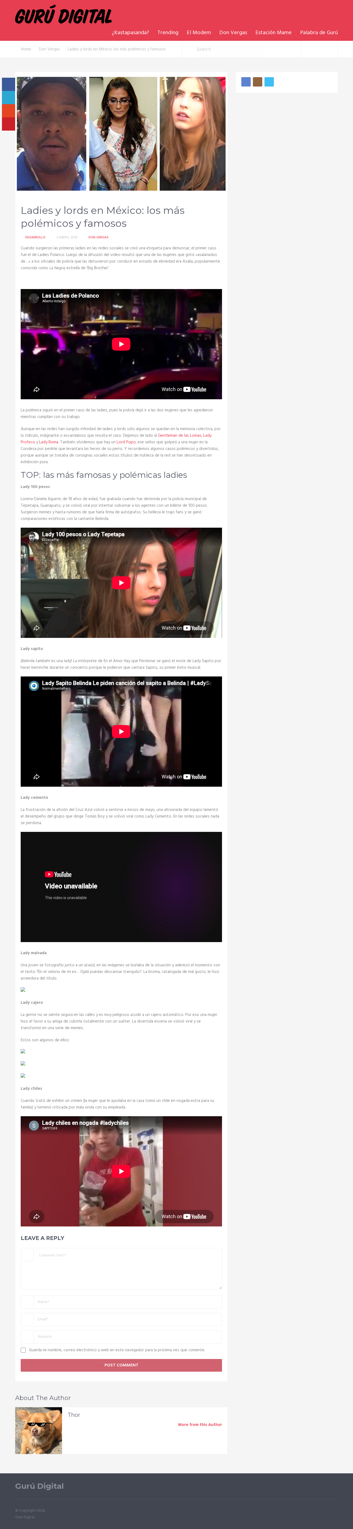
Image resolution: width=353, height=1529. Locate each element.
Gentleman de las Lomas (179, 435)
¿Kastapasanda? (130, 32)
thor (74, 1415)
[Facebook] (246, 82)
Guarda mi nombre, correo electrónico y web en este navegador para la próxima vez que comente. (117, 1350)
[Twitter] (269, 82)
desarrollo (35, 237)
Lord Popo (126, 442)
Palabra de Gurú (319, 32)
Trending (167, 32)
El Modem (199, 32)
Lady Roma (48, 442)
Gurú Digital (39, 1486)
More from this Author (200, 1425)
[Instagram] (257, 82)
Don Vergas (233, 32)
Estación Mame (273, 32)
